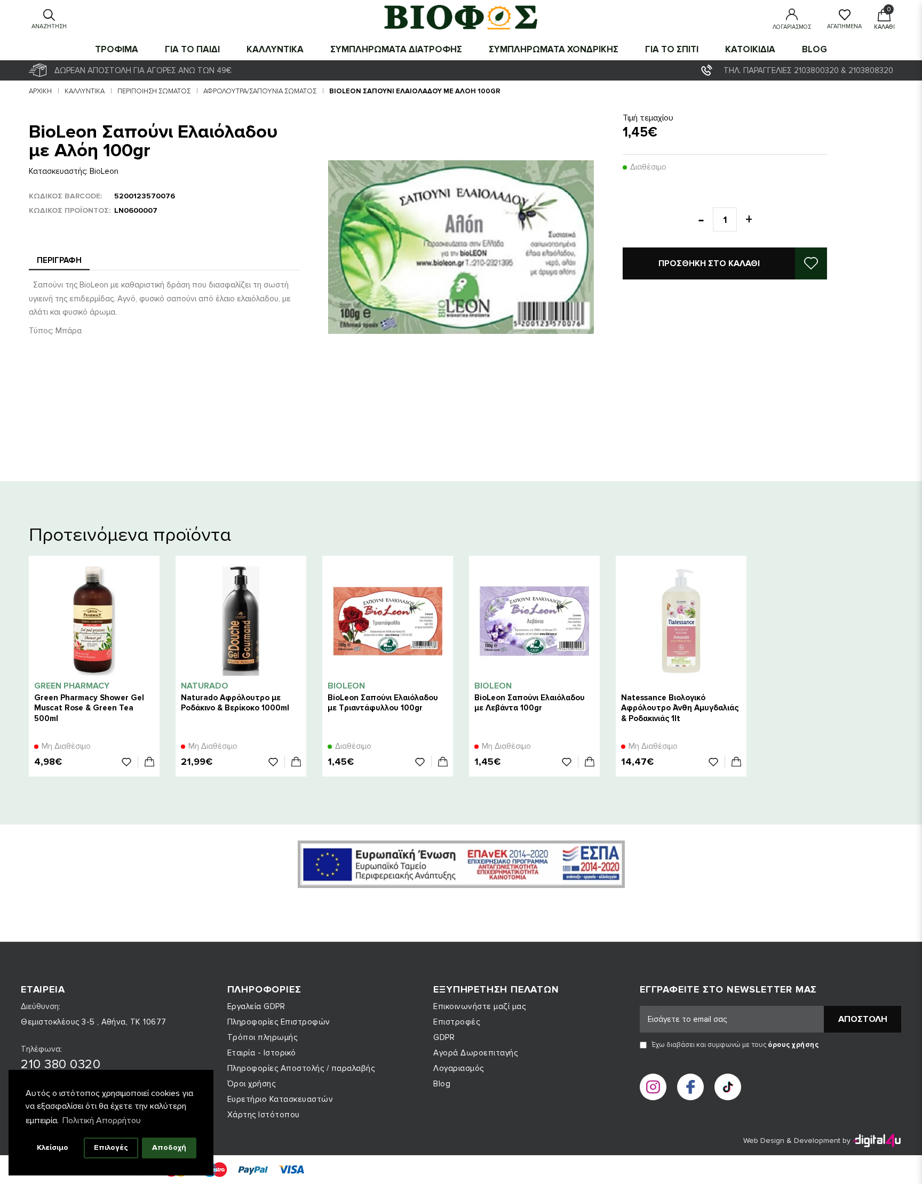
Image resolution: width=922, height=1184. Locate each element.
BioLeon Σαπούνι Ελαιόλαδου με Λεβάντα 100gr (529, 703)
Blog (814, 49)
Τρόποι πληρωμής (262, 1037)
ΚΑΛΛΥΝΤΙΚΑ (275, 49)
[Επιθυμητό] (130, 761)
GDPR (444, 1037)
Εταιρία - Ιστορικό (261, 1053)
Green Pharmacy (71, 686)
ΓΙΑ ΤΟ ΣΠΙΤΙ (671, 49)
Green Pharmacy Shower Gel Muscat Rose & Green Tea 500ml (89, 708)
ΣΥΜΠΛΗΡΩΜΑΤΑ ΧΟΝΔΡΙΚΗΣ (553, 49)
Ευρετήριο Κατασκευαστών (280, 1099)
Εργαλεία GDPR (256, 1006)
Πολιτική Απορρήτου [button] (101, 1120)
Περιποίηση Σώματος (153, 91)
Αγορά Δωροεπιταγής (475, 1053)
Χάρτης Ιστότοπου (263, 1114)
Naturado (204, 686)
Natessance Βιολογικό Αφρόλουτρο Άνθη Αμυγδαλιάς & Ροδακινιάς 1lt (679, 708)
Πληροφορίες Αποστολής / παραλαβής (301, 1068)
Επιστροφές (456, 1022)
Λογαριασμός (458, 1068)
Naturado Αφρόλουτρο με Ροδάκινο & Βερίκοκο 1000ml (235, 703)
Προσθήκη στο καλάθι (709, 263)
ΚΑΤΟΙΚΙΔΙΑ (750, 49)
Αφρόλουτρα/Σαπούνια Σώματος (259, 91)
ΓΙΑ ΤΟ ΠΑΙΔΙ (192, 49)
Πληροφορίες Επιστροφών (278, 1022)
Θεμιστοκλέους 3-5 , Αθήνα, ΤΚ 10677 (93, 1022)
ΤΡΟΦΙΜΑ (116, 49)
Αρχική (40, 91)
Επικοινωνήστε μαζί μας (479, 1006)
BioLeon (104, 171)
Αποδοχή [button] (169, 1147)
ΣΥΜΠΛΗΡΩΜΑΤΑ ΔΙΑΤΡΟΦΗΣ (396, 49)
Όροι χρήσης (251, 1084)
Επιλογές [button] (111, 1147)
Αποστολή (862, 1019)
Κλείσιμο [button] (52, 1147)
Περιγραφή (59, 260)
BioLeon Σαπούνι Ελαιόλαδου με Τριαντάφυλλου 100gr (383, 703)
